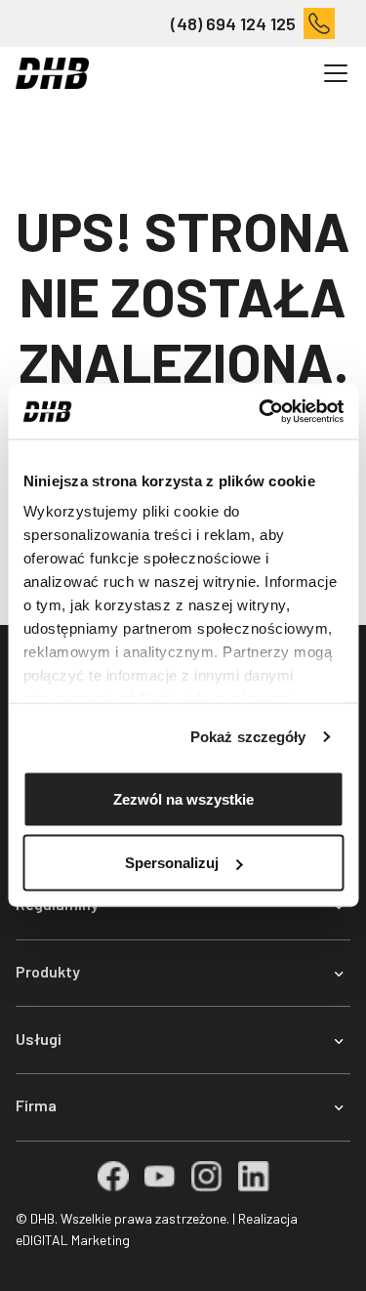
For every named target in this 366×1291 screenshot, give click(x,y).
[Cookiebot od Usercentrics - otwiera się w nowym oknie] (261, 412)
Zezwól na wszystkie (183, 798)
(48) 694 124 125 (233, 23)
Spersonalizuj (172, 862)
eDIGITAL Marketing (73, 1239)
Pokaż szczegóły (248, 737)
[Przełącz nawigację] (335, 73)
